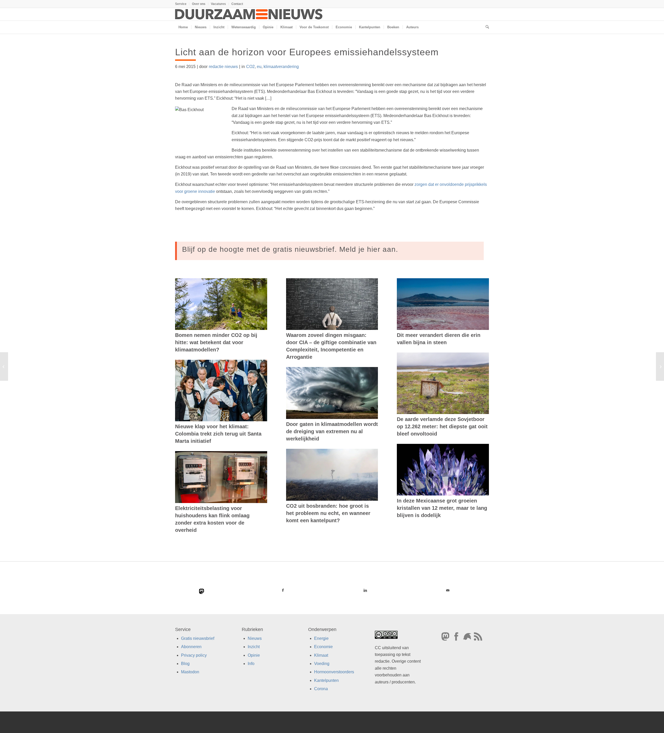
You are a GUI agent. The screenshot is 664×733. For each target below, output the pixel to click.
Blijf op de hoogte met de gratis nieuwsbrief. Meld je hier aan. (290, 249)
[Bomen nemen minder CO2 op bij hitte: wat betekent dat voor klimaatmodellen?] (221, 304)
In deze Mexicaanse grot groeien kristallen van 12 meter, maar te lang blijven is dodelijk (442, 508)
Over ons (198, 4)
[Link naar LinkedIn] (365, 590)
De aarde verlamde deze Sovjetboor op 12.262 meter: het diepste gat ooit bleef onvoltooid (442, 426)
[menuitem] (182, 4)
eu (259, 66)
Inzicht (254, 646)
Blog (185, 663)
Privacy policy (194, 655)
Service (180, 4)
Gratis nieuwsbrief (197, 638)
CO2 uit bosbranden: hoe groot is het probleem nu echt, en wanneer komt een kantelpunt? (328, 513)
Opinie (254, 655)
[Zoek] (485, 27)
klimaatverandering (281, 66)
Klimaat (321, 655)
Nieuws (255, 638)
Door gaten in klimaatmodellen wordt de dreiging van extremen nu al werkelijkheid (332, 431)
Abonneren (191, 646)
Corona (321, 689)
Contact (237, 4)
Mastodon (190, 672)
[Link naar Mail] (447, 590)
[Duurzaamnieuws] (249, 14)
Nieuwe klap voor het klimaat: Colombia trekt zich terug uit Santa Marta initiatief (218, 434)
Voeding (321, 663)
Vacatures (218, 4)
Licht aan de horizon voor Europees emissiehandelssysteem (307, 52)
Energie (321, 638)
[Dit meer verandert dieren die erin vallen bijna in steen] (443, 304)
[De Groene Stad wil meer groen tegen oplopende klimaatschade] (4, 366)
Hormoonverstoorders (334, 672)
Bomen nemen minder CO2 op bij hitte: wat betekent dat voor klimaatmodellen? (216, 342)
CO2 (250, 66)
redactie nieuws (223, 66)
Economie (323, 646)
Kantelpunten (326, 680)
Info (251, 663)
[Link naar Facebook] (283, 590)
